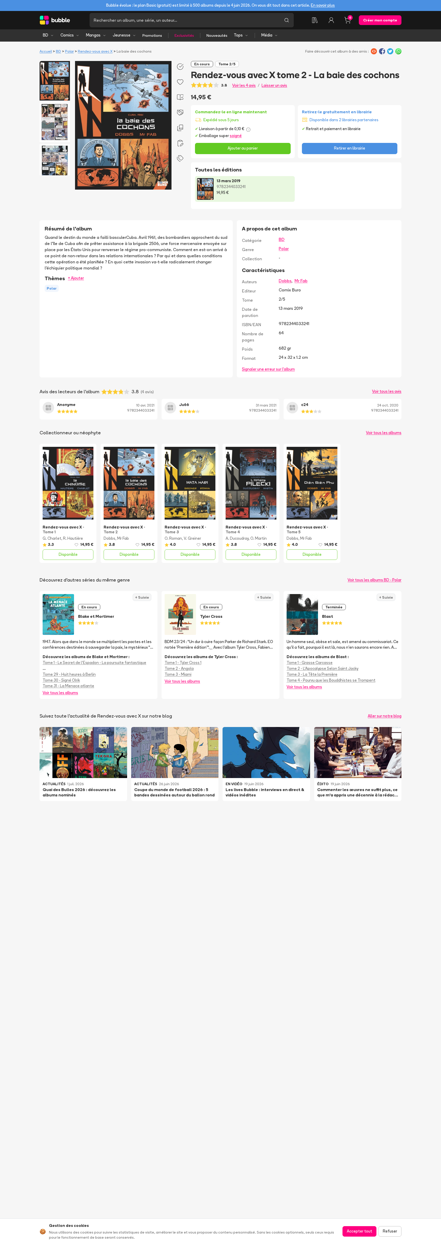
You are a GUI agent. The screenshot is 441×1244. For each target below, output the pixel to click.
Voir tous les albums (383, 432)
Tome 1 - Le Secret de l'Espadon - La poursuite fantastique (94, 662)
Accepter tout (359, 1231)
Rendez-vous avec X (95, 51)
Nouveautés (216, 35)
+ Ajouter (76, 278)
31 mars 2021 (266, 405)
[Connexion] (331, 20)
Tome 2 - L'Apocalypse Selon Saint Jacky (322, 668)
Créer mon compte (380, 20)
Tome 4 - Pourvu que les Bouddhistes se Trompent (331, 680)
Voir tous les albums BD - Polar (374, 579)
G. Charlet (52, 538)
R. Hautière (73, 538)
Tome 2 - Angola (179, 668)
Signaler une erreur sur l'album (268, 369)
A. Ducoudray (237, 538)
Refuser (390, 1231)
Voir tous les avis (386, 391)
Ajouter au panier (243, 148)
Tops (238, 35)
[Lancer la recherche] (286, 20)
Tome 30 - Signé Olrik (61, 680)
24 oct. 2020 (387, 405)
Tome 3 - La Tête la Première (312, 674)
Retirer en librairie (349, 148)
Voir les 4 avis (244, 85)
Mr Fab (301, 280)
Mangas (93, 35)
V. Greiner (192, 538)
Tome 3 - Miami (178, 674)
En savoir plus (323, 5)
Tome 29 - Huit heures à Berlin (69, 674)
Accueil (46, 51)
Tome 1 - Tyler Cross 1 (183, 662)
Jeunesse (121, 35)
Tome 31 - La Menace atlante (68, 685)
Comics (67, 35)
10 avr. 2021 (145, 405)
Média (266, 35)
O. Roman (173, 538)
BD (45, 35)
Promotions (152, 35)
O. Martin (258, 538)
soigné (236, 135)
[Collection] (315, 20)
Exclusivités (184, 35)
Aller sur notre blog (384, 715)
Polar (69, 51)
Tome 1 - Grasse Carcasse (310, 662)
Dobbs (285, 280)
